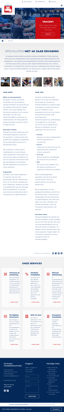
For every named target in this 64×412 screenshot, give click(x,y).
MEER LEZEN (14, 302)
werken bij (41, 1)
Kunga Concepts (50, 404)
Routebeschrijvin (9, 380)
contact (48, 34)
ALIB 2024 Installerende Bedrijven (52, 380)
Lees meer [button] (29, 409)
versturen (32, 396)
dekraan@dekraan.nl (12, 376)
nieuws (53, 1)
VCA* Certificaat (53, 376)
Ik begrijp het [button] (56, 409)
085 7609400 (28, 1)
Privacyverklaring (33, 404)
